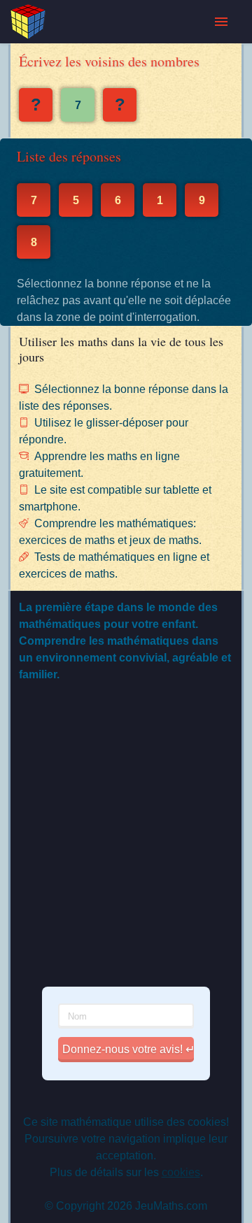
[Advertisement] (126, 844)
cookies (181, 1172)
